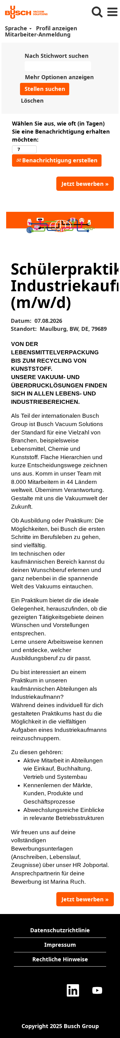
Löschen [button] (32, 100)
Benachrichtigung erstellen (59, 160)
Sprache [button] (17, 28)
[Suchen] (97, 12)
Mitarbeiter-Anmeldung (37, 34)
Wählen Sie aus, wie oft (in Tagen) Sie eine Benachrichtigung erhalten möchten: (61, 131)
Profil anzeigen (56, 28)
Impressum (60, 944)
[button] (112, 12)
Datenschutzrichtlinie (60, 930)
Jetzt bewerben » (85, 183)
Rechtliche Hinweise (60, 959)
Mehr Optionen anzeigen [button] (59, 77)
